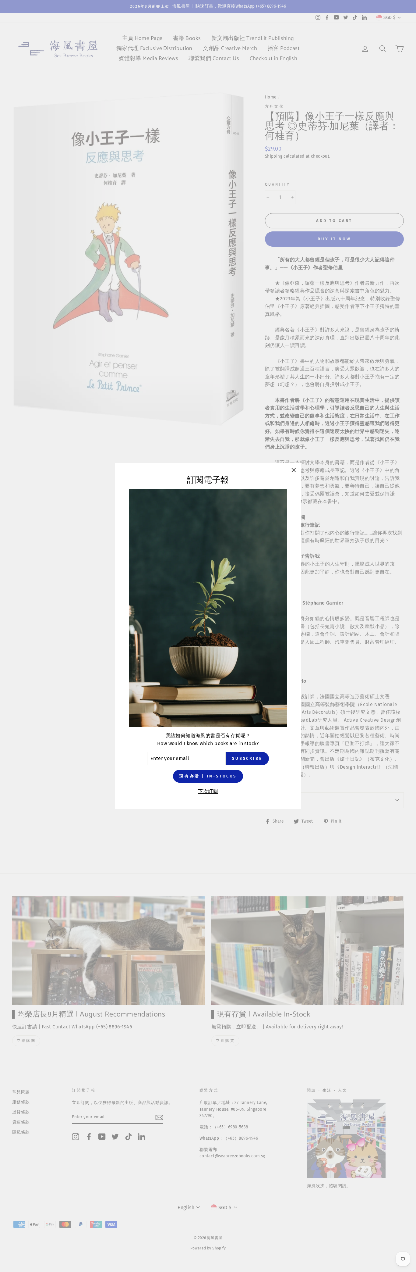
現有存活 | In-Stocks (208, 776)
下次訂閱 (208, 791)
